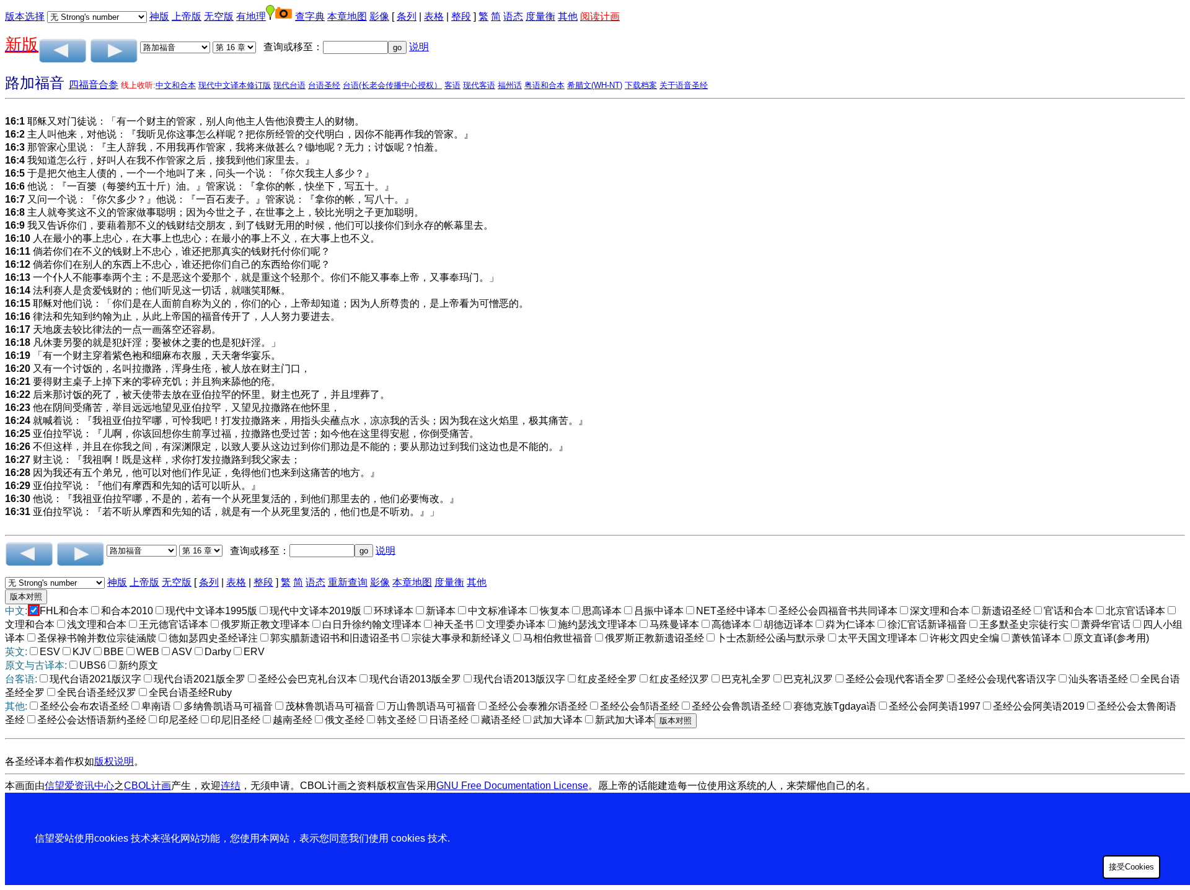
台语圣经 (324, 85)
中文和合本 (176, 85)
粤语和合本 (544, 85)
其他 (568, 16)
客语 (452, 85)
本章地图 (347, 16)
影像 (379, 16)
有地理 (251, 16)
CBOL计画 (147, 785)
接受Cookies (1131, 866)
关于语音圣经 (683, 85)
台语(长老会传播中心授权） (392, 85)
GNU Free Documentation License (512, 785)
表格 (434, 16)
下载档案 (641, 85)
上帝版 (186, 16)
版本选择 (25, 16)
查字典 (310, 16)
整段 (461, 16)
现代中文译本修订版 (234, 85)
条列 (406, 16)
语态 (513, 16)
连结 (230, 785)
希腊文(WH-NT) (594, 85)
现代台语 (289, 85)
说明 (419, 47)
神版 (159, 16)
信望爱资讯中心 (79, 785)
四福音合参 (93, 84)
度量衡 (540, 16)
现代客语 (479, 85)
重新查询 (348, 582)
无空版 (219, 16)
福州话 (510, 85)
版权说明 (114, 761)
